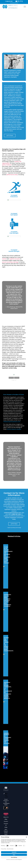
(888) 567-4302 (16, 514)
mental (4, 259)
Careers (6, 821)
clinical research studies (14, 429)
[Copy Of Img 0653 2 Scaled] (11, 378)
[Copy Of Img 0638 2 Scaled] (16, 378)
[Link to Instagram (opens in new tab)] (18, 1)
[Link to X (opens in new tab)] (22, 1)
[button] (24, 6)
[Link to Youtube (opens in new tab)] (16, 1)
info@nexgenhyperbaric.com (11, 421)
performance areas (12, 174)
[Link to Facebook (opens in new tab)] (20, 1)
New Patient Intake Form (6, 832)
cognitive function (14, 259)
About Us (5, 817)
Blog (6, 819)
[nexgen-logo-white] (6, 789)
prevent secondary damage (10, 262)
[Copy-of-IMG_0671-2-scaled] (14, 374)
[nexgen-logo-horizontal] (10, 6)
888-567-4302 (9, 1)
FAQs (6, 827)
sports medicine (7, 165)
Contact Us (6, 824)
